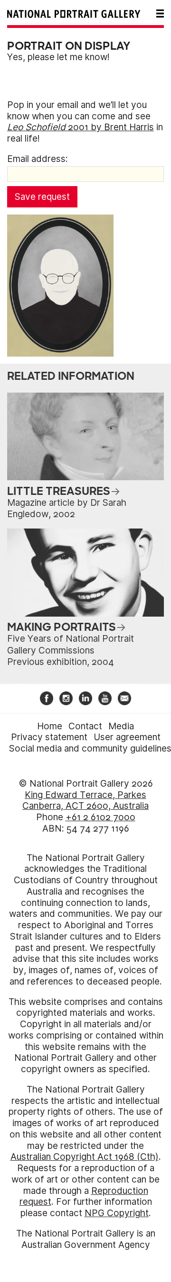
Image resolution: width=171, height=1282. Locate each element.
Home (49, 726)
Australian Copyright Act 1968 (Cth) (84, 1156)
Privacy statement (49, 737)
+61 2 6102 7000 (100, 817)
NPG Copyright (117, 1213)
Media (121, 726)
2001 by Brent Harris (80, 127)
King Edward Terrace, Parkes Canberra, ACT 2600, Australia (85, 800)
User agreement (127, 737)
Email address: (37, 158)
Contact (85, 726)
